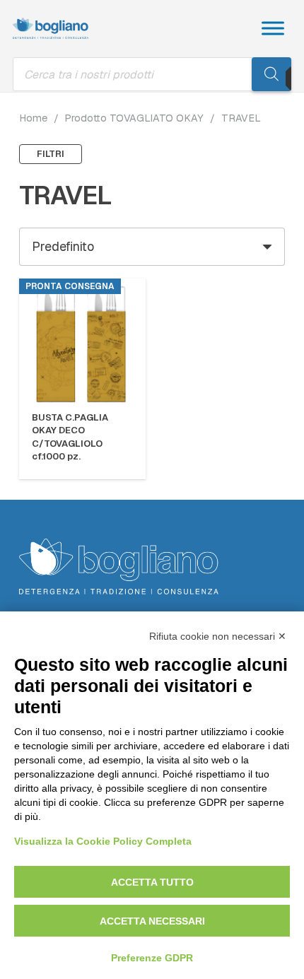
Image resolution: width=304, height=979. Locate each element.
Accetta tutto (152, 882)
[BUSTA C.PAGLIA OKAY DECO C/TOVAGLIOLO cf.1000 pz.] (82, 342)
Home (33, 118)
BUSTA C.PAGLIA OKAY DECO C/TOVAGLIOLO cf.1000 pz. (70, 436)
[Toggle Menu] (273, 28)
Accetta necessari (152, 921)
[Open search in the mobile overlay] (152, 74)
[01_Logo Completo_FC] (50, 28)
